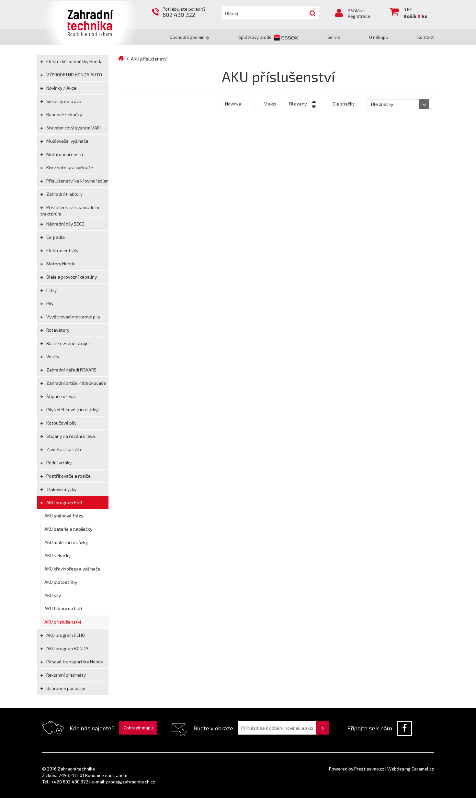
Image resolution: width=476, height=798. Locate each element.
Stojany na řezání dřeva (70, 436)
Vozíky (52, 356)
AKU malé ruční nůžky (66, 542)
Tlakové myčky (60, 489)
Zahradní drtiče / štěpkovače (75, 383)
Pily (49, 303)
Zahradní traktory (64, 194)
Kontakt (425, 37)
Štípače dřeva (60, 396)
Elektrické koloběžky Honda (74, 61)
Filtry (51, 290)
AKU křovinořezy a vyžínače (72, 568)
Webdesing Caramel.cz (410, 768)
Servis (333, 37)
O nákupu (378, 37)
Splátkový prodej (256, 37)
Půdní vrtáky (58, 462)
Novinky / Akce (60, 88)
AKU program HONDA (66, 648)
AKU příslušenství (62, 622)
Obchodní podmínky (189, 37)
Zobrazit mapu (138, 727)
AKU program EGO (63, 502)
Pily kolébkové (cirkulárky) (72, 409)
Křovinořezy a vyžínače (69, 167)
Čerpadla (55, 237)
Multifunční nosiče (65, 154)
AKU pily (52, 595)
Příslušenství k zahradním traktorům (69, 210)
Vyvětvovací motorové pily (72, 316)
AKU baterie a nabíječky (68, 529)
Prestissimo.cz (369, 768)
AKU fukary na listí (63, 608)
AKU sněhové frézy (63, 515)
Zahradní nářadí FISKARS (70, 369)
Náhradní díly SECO (65, 224)
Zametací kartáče (64, 449)
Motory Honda (60, 263)
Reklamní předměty (65, 675)
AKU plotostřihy (60, 582)
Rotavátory (57, 330)
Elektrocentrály (61, 250)
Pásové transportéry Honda (74, 661)
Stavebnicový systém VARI (73, 127)
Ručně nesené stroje (67, 343)
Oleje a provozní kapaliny (71, 277)
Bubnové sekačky (63, 114)
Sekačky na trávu (63, 101)
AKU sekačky (57, 555)
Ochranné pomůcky (65, 688)
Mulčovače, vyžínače (66, 141)
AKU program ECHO (65, 635)
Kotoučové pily (60, 423)
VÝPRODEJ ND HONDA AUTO (73, 74)
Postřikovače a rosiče (68, 476)
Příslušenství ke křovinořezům (76, 180)
